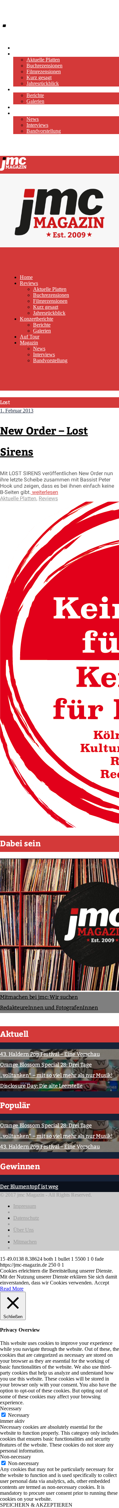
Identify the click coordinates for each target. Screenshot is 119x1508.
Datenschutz (26, 1218)
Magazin (22, 113)
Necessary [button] (10, 1408)
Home (19, 48)
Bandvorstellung (43, 131)
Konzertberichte (30, 89)
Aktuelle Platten (43, 59)
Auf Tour (23, 107)
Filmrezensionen (43, 71)
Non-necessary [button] (15, 1456)
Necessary (18, 1415)
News (32, 119)
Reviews (22, 53)
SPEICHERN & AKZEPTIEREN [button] (36, 1505)
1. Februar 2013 (16, 410)
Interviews (37, 125)
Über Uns (23, 1230)
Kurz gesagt (39, 77)
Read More (11, 1288)
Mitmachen (25, 1242)
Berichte (35, 95)
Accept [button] (101, 1282)
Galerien (35, 101)
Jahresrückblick (42, 83)
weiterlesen (44, 492)
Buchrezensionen (44, 65)
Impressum (24, 1206)
